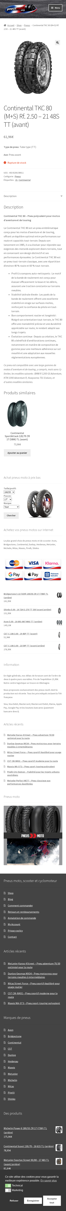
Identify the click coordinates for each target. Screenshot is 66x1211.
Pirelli (11, 1092)
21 (16, 180)
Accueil (10, 25)
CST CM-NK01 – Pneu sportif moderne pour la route (32, 761)
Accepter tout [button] (52, 1200)
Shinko (11, 1099)
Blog (10, 899)
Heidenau (13, 1061)
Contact (12, 936)
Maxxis (11, 1067)
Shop (19, 25)
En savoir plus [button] (49, 1180)
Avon (10, 1030)
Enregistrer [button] (33, 1200)
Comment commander (20, 905)
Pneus (27, 25)
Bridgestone (14, 1036)
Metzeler (13, 1073)
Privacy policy (15, 930)
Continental (25, 180)
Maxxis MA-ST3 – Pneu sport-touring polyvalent (31, 766)
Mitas (11, 1086)
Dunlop (12, 1055)
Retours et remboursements (23, 911)
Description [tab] (10, 196)
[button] (57, 42)
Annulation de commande (22, 918)
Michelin (12, 1080)
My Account (14, 924)
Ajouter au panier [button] (17, 452)
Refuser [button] (14, 1200)
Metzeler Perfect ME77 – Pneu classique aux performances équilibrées (28, 782)
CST (10, 1048)
